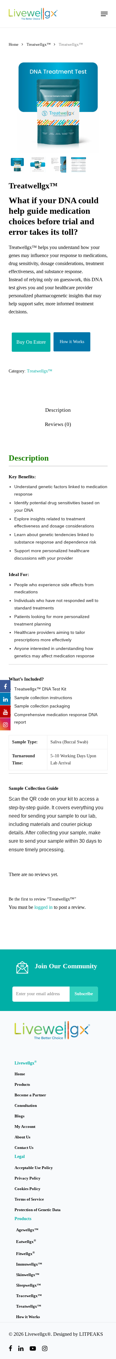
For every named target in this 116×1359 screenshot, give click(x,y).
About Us (22, 1137)
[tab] (58, 410)
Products (22, 1084)
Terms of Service (29, 1199)
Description (58, 410)
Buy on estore (31, 342)
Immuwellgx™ (29, 1264)
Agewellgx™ (27, 1230)
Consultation (26, 1105)
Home (14, 44)
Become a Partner (30, 1095)
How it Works (72, 341)
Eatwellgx (26, 1241)
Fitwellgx (25, 1253)
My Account (25, 1126)
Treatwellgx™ (39, 44)
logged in (43, 907)
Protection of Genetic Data (38, 1209)
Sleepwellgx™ (28, 1285)
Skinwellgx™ (27, 1274)
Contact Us (24, 1147)
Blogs (19, 1116)
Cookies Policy (28, 1188)
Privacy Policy (28, 1178)
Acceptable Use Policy (34, 1167)
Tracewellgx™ (29, 1295)
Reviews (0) (58, 424)
